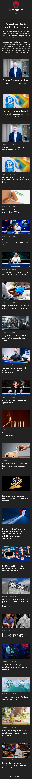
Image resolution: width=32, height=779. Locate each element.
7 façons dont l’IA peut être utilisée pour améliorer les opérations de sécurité (14, 337)
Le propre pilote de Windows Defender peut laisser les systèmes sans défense (15, 307)
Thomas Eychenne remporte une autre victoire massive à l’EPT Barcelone (15, 273)
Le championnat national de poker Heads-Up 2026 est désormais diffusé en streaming (15, 498)
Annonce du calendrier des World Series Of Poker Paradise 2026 (15, 698)
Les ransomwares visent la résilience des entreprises (14, 434)
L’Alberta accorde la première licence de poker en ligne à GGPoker (16, 211)
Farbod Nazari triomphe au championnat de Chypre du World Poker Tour (15, 242)
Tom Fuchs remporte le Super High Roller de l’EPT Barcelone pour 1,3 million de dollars (14, 370)
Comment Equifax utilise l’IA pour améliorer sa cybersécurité (16, 81)
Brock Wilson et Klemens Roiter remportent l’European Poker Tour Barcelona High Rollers (14, 568)
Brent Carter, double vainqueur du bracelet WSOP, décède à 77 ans (13, 635)
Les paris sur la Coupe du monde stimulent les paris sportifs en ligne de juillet (16, 114)
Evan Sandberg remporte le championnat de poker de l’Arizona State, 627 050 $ (14, 765)
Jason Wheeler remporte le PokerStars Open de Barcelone (15, 401)
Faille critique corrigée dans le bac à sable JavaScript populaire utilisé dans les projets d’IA (15, 732)
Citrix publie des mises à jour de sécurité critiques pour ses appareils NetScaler (14, 666)
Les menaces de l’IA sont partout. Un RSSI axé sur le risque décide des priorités (14, 465)
